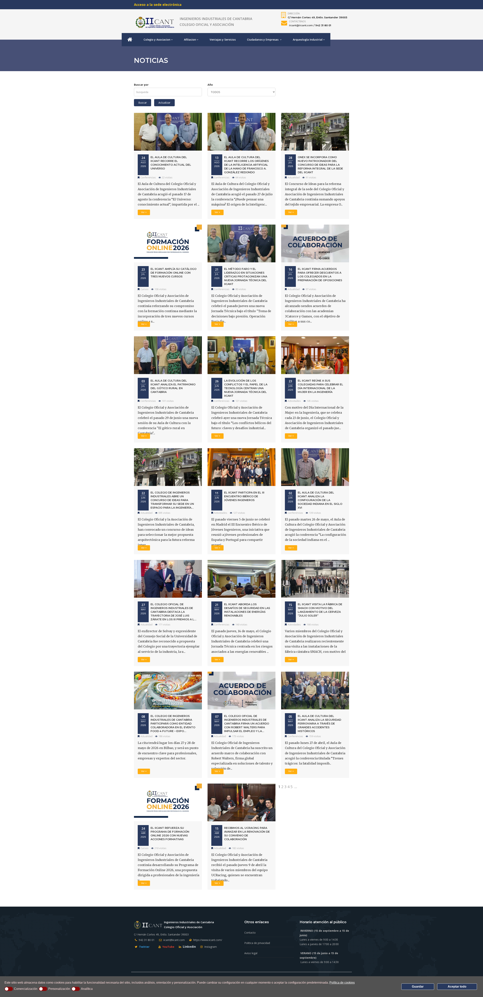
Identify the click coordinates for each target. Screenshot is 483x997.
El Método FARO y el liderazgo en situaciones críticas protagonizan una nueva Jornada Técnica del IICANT (245, 276)
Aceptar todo (457, 986)
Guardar (418, 986)
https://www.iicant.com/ (207, 940)
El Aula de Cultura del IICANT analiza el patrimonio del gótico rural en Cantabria (173, 386)
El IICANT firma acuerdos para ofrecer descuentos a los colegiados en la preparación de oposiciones (320, 274)
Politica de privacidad (257, 943)
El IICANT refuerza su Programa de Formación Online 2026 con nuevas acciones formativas (170, 833)
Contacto (250, 932)
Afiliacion (190, 39)
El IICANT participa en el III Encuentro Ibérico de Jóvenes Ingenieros (244, 496)
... (295, 786)
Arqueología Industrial (307, 39)
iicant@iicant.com (301, 25)
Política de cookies (342, 982)
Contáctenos (297, 21)
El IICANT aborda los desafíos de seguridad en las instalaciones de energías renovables (247, 610)
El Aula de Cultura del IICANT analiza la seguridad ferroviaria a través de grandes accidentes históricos (319, 723)
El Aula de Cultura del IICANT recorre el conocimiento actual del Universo (171, 163)
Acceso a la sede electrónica (158, 4)
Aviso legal (250, 953)
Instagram (210, 946)
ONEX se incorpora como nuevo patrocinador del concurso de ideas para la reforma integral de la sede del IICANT (320, 165)
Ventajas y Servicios (223, 39)
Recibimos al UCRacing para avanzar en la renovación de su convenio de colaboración (247, 833)
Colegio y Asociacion (157, 39)
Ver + (144, 212)
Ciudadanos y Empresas (263, 39)
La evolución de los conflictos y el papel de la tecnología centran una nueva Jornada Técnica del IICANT (245, 388)
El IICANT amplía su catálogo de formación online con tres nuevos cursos (173, 272)
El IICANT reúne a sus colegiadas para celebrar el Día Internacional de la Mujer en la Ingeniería (320, 386)
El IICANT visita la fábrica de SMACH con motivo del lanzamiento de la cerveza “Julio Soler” (320, 610)
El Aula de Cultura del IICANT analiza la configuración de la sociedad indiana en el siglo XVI (320, 500)
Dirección (294, 13)
